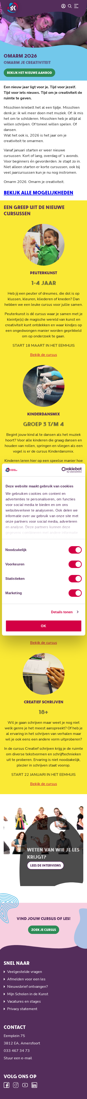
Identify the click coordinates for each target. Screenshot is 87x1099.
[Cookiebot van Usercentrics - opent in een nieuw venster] (62, 470)
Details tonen (62, 612)
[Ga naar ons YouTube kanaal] (25, 1085)
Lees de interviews (45, 865)
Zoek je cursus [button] (43, 930)
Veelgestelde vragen (24, 971)
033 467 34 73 (17, 1050)
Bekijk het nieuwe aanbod (29, 73)
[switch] (75, 564)
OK (43, 626)
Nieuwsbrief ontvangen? (27, 986)
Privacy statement (22, 1008)
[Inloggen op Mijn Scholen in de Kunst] (63, 6)
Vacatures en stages (24, 1001)
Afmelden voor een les (26, 979)
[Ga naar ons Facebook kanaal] (6, 1085)
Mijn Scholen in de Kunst (27, 994)
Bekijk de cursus (43, 354)
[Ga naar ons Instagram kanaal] (16, 1085)
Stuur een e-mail (18, 1058)
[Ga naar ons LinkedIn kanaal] (34, 1085)
